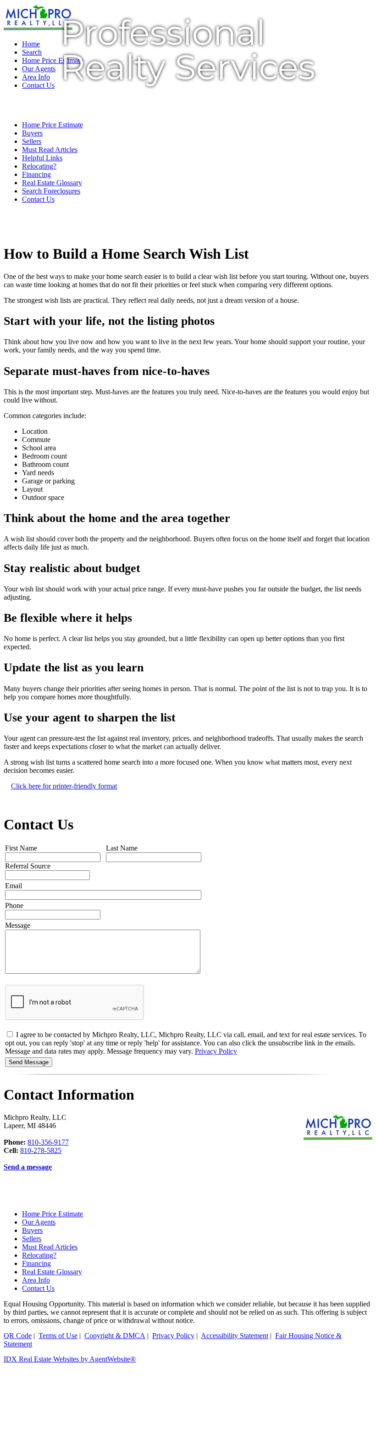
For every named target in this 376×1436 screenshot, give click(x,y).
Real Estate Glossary (52, 183)
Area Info (36, 1280)
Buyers (32, 1230)
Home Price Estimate (52, 1214)
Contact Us (38, 199)
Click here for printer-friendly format (64, 786)
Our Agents (38, 1222)
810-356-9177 (48, 1142)
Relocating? (39, 1255)
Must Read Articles (49, 1247)
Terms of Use (58, 1336)
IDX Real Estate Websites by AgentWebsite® (70, 1359)
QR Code (18, 1336)
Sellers (31, 1239)
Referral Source (27, 866)
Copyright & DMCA (114, 1336)
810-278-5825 (40, 1150)
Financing (36, 1263)
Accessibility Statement (234, 1336)
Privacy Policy (216, 1051)
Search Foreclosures (51, 191)
